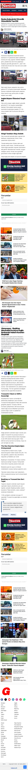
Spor (11, 326)
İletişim (16, 741)
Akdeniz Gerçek (4, 17)
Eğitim (15, 705)
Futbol (15, 716)
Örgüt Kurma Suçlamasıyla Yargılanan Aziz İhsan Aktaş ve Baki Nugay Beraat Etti (13, 14)
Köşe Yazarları (17, 723)
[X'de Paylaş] (9, 52)
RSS (5, 764)
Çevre (15, 718)
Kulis (2, 705)
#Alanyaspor (5, 514)
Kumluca (3, 751)
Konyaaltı (3, 747)
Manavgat (3, 753)
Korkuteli (3, 749)
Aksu (2, 724)
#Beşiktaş (13, 514)
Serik (2, 757)
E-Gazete (13, 1)
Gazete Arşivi (17, 747)
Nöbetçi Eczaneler (18, 736)
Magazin (16, 712)
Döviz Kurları (17, 730)
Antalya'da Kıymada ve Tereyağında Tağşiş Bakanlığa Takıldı (18, 238)
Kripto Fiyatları (18, 734)
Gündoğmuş (4, 738)
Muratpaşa (3, 755)
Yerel (2, 716)
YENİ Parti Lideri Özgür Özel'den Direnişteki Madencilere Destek (18, 671)
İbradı (2, 740)
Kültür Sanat (4, 720)
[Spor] (14, 654)
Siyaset (2, 708)
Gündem (3, 703)
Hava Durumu (17, 738)
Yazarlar (17, 1)
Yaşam (2, 714)
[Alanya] (14, 630)
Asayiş (11, 17)
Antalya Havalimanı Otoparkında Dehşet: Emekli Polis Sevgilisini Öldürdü (20, 260)
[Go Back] (25, 767)
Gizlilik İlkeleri (17, 743)
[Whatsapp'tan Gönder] (11, 52)
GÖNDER (14, 214)
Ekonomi (3, 706)
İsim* (2, 197)
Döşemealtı (4, 730)
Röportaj (16, 708)
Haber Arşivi (17, 745)
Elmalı (2, 732)
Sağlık (15, 703)
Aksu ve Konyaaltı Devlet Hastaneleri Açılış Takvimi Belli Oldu (19, 253)
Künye (15, 740)
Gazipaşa (3, 736)
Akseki (2, 723)
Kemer (2, 743)
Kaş (2, 741)
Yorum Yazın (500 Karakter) (7, 203)
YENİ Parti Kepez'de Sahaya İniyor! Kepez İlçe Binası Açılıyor (19, 320)
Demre (2, 728)
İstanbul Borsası (18, 728)
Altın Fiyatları (17, 732)
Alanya (2, 726)
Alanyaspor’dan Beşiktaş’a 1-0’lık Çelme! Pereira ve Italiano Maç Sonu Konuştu (13, 642)
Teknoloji (16, 714)
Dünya (15, 710)
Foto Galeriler (17, 724)
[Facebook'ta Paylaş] (5, 52)
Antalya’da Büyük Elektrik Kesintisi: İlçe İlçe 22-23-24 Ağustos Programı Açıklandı (19, 230)
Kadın (2, 718)
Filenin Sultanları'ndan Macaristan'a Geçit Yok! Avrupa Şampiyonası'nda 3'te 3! (19, 313)
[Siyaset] (14, 271)
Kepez (2, 745)
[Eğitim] (14, 293)
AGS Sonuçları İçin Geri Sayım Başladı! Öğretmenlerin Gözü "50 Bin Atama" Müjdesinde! (13, 304)
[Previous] (1, 14)
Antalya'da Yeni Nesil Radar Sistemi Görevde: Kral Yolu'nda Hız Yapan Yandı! (19, 245)
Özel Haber (3, 710)
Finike (2, 734)
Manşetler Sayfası (18, 726)
